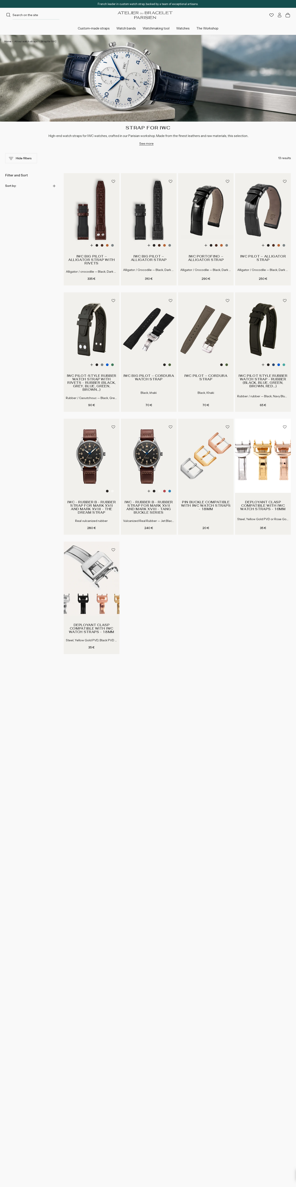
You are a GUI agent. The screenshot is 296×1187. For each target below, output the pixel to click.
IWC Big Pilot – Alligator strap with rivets (91, 260)
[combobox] (32, 15)
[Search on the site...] (8, 15)
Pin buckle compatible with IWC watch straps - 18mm (206, 505)
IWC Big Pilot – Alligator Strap (149, 258)
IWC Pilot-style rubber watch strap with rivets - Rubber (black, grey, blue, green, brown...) (91, 382)
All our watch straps (25, 41)
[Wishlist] (271, 15)
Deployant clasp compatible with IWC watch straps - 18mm (91, 628)
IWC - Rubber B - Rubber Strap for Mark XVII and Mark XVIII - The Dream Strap (91, 507)
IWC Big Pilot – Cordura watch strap (148, 377)
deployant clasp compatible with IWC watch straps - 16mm (262, 505)
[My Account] (279, 15)
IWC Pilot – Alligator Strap (263, 258)
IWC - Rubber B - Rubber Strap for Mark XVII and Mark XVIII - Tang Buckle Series (148, 507)
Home (7, 41)
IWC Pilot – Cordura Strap (205, 377)
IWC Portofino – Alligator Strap (206, 258)
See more (146, 143)
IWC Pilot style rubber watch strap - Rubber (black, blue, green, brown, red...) (262, 381)
